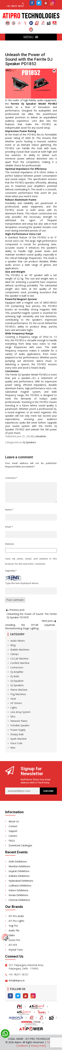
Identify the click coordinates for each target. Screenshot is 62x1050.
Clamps (14, 654)
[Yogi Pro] (25, 21)
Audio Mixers (17, 640)
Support (13, 831)
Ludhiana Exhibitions (20, 885)
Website (9, 543)
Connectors (16, 667)
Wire (12, 747)
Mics (13, 716)
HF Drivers (16, 703)
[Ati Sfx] (48, 21)
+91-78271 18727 (15, 6)
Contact (13, 826)
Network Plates (19, 721)
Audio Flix (14, 930)
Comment (11, 477)
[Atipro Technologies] (7, 23)
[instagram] (52, 2)
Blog (13, 645)
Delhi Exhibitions (18, 861)
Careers (13, 835)
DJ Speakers (29, 442)
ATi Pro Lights (16, 920)
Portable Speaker (19, 725)
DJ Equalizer (17, 680)
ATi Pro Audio (16, 916)
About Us (14, 821)
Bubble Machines (19, 649)
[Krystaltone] (54, 21)
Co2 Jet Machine (19, 658)
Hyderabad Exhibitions (21, 880)
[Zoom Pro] (42, 21)
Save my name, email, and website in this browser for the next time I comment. (31, 561)
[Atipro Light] (19, 21)
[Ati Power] (31, 28)
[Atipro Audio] (13, 21)
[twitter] (39, 2)
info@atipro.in (17, 980)
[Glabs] (37, 21)
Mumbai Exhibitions (19, 866)
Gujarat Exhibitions (19, 871)
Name (9, 509)
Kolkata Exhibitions (19, 876)
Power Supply (17, 729)
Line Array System (20, 712)
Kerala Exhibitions (18, 895)
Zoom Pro (14, 940)
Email (9, 526)
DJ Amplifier (16, 671)
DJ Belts (14, 676)
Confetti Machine (19, 663)
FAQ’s (12, 840)
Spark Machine (18, 738)
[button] (28, 37)
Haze (13, 698)
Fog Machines (18, 694)
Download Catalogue (20, 845)
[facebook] (32, 2)
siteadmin (40, 436)
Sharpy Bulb (17, 734)
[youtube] (45, 2)
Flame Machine (18, 689)
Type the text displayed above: (22, 583)
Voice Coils (16, 743)
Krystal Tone (16, 949)
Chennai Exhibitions (19, 900)
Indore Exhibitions (18, 890)
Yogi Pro (13, 925)
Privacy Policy (38, 1045)
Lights (13, 707)
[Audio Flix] (31, 21)
